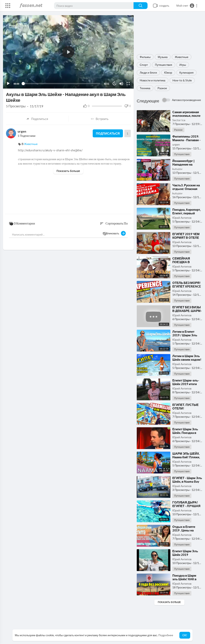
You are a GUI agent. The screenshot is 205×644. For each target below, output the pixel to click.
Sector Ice (178, 120)
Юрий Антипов (181, 217)
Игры (182, 64)
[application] (68, 52)
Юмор (168, 72)
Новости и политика (152, 80)
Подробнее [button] (165, 635)
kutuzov (177, 169)
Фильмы (145, 57)
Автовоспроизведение (186, 100)
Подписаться (108, 133)
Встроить (102, 119)
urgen (176, 144)
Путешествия (163, 64)
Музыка (163, 57)
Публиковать (112, 233)
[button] (187, 5)
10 (114, 84)
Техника (145, 88)
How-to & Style (182, 80)
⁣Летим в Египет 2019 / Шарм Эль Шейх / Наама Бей (185, 335)
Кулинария (186, 72)
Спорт (144, 64)
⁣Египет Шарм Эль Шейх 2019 (185, 552)
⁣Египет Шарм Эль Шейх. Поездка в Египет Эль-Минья (186, 432)
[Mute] (121, 84)
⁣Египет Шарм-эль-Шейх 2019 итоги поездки (185, 383)
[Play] (8, 84)
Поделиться (39, 119)
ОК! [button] (184, 635)
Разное (162, 88)
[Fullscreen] (128, 84)
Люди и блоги (148, 72)
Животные (181, 57)
